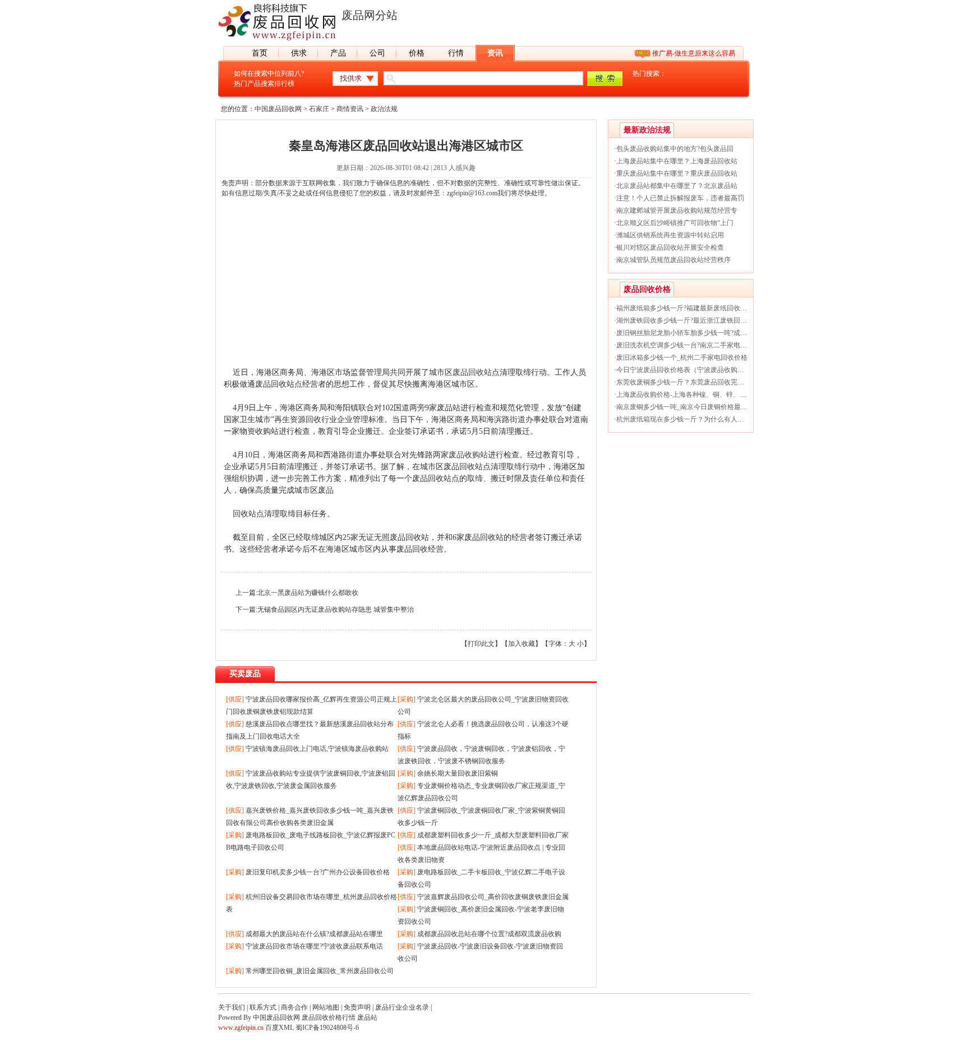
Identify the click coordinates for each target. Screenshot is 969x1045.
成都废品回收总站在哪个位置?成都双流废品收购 (489, 934)
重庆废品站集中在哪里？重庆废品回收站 (676, 173)
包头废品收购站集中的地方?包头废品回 (674, 149)
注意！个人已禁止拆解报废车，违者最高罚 (680, 198)
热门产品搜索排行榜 (264, 84)
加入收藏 (521, 644)
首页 (259, 53)
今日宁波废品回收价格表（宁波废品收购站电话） (690, 370)
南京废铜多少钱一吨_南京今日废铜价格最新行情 (688, 407)
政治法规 (384, 109)
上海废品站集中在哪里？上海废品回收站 (676, 161)
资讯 (495, 53)
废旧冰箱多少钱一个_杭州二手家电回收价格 (681, 357)
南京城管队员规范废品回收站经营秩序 (673, 260)
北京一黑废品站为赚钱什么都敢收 (307, 593)
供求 (299, 53)
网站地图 (325, 1007)
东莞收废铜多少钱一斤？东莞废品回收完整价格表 (690, 382)
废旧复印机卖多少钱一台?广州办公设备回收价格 (318, 872)
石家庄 (319, 109)
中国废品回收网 (278, 109)
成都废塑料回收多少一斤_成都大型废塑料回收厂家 (493, 835)
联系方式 (263, 1007)
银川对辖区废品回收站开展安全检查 (670, 247)
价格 (416, 53)
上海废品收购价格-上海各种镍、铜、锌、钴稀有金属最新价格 (708, 394)
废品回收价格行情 (329, 1017)
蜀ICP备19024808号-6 (327, 1028)
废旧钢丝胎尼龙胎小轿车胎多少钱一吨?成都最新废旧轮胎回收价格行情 (722, 333)
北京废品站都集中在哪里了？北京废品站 (676, 186)
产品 (338, 53)
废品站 (367, 1017)
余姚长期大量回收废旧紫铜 (457, 773)
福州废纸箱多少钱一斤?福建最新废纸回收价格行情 (691, 308)
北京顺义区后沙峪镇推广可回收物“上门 (674, 223)
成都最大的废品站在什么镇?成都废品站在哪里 (314, 934)
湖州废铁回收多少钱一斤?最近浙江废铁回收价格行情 (695, 320)
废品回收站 (472, 372)
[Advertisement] (406, 287)
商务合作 (294, 1007)
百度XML (279, 1028)
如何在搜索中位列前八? (269, 73)
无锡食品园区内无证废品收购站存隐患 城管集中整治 (335, 609)
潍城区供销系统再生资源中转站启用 (670, 235)
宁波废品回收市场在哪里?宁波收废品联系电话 (314, 946)
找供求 (351, 78)
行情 (456, 53)
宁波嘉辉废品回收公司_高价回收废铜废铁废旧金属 (493, 897)
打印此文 (481, 644)
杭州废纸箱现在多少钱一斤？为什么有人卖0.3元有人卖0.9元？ (708, 419)
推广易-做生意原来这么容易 (693, 53)
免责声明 (357, 1007)
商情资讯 (349, 109)
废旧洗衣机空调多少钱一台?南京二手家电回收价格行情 (698, 345)
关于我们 (231, 1007)
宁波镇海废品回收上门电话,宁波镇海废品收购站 (317, 749)
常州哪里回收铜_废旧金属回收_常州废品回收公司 (320, 971)
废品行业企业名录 (402, 1007)
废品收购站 (468, 455)
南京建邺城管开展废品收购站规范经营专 (676, 210)
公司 (377, 53)
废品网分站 (370, 15)
